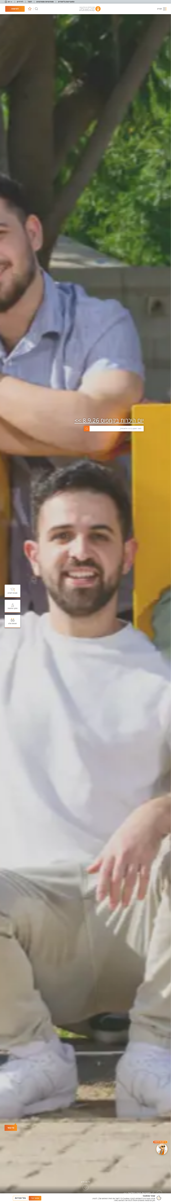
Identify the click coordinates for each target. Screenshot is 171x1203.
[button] (162, 9)
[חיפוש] (36, 9)
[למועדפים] (29, 9)
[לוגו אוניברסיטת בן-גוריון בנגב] (90, 9)
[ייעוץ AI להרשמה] (162, 1149)
